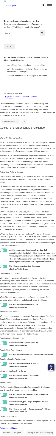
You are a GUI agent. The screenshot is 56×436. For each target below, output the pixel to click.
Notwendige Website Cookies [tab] (11, 171)
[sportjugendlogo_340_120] (23, 5)
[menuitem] (41, 5)
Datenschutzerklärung (10, 121)
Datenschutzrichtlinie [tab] (8, 416)
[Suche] (41, 5)
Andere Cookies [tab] (6, 382)
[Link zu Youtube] (50, 93)
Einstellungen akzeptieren (13, 432)
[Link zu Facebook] (46, 93)
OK (24, 121)
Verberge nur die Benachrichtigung (40, 432)
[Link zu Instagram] (42, 93)
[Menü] (48, 5)
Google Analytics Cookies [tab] (10, 273)
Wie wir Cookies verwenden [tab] (11, 137)
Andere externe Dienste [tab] (9, 311)
